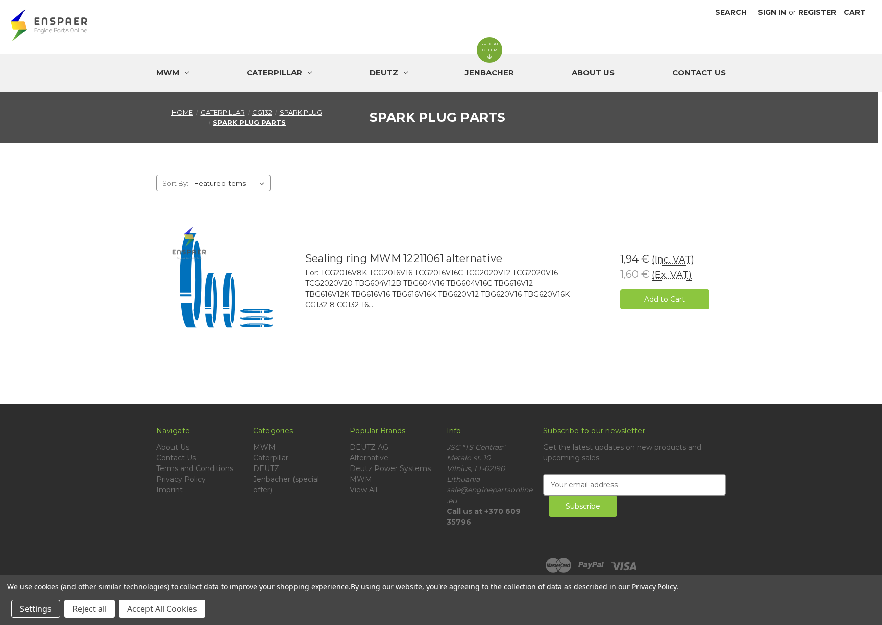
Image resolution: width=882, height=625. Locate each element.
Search (731, 12)
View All (363, 489)
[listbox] (231, 183)
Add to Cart (664, 299)
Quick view (226, 280)
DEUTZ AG (369, 447)
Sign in (772, 12)
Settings (36, 608)
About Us (593, 72)
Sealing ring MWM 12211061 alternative (403, 258)
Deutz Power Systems (390, 468)
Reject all (89, 608)
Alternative (369, 457)
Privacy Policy (181, 479)
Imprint (169, 489)
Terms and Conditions (194, 468)
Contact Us (699, 72)
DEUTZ (266, 468)
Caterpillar (270, 457)
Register (817, 12)
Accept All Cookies (162, 608)
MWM (264, 447)
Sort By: (175, 183)
